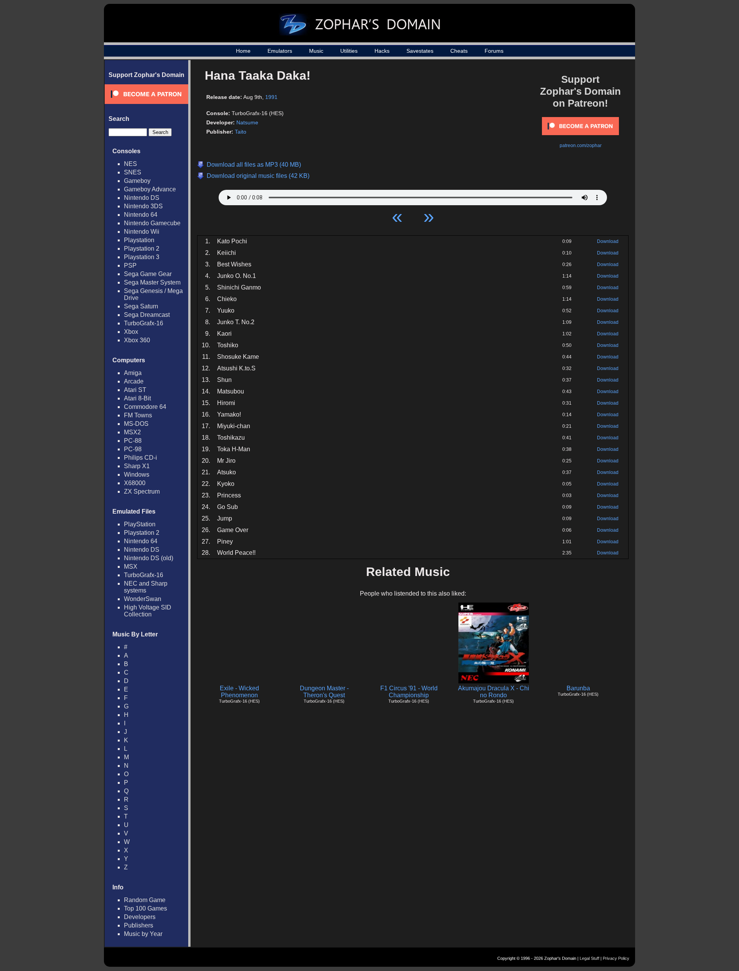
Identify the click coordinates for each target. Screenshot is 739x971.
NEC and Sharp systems (145, 587)
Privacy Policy (616, 958)
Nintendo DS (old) (148, 558)
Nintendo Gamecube (152, 223)
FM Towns (138, 415)
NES (130, 164)
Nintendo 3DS (143, 206)
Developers (139, 917)
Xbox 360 (137, 340)
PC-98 (133, 449)
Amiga (133, 373)
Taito (240, 132)
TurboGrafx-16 (143, 323)
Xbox (131, 331)
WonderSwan (142, 599)
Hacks (382, 51)
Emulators (280, 51)
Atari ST (135, 390)
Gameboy (137, 180)
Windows (136, 474)
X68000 (134, 483)
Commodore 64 (145, 406)
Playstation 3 (141, 257)
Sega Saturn (141, 306)
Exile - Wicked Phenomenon (239, 691)
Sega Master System (152, 282)
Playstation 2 (141, 248)
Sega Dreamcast (147, 314)
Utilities (349, 51)
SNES (132, 172)
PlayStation (139, 524)
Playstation (139, 240)
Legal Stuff (589, 958)
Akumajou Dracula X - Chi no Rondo (493, 691)
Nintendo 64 (140, 214)
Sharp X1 (137, 466)
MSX (130, 566)
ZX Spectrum (142, 491)
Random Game (145, 900)
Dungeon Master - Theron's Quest (324, 691)
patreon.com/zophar (581, 145)
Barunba (578, 688)
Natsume (247, 122)
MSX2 (132, 432)
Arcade (134, 381)
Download (608, 241)
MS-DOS (136, 423)
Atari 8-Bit (137, 398)
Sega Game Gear (148, 274)
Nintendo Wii (141, 231)
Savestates (419, 51)
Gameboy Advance (150, 189)
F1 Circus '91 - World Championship (409, 691)
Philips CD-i (140, 457)
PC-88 (133, 440)
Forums (494, 51)
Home (243, 51)
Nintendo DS (141, 197)
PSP (130, 265)
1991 (271, 97)
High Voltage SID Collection (147, 611)
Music (316, 51)
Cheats (459, 51)
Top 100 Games (145, 908)
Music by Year (143, 934)
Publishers (138, 925)
